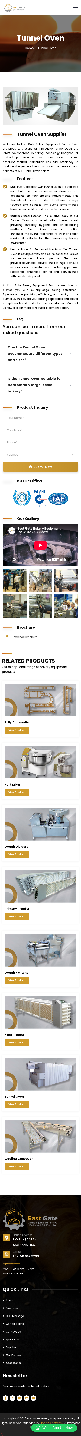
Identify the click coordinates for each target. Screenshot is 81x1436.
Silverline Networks (52, 1423)
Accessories (13, 1363)
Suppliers (12, 1347)
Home (29, 48)
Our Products (14, 1355)
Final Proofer (14, 1035)
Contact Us (13, 1331)
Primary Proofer (17, 909)
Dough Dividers (16, 846)
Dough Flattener (17, 973)
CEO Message (15, 1316)
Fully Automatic (17, 722)
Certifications (15, 1324)
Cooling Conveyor (19, 1159)
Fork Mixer (13, 784)
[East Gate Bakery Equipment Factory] (14, 7)
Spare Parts (13, 1339)
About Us (12, 1300)
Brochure (12, 1308)
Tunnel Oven (14, 1096)
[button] (54, 1428)
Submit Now (43, 467)
